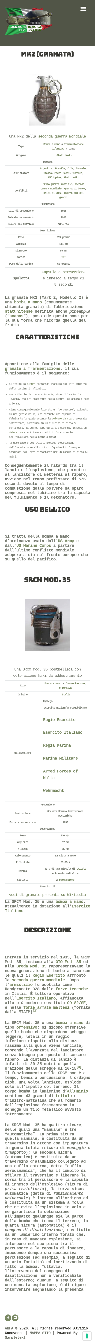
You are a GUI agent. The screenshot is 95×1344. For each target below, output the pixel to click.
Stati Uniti (64, 155)
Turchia (77, 173)
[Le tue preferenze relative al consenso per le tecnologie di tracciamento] (87, 1336)
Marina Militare (60, 758)
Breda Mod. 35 (31, 966)
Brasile (60, 168)
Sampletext (15, 1338)
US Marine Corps (33, 545)
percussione (66, 880)
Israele (81, 168)
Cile (70, 168)
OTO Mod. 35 (68, 962)
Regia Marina (57, 745)
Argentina (46, 168)
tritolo (54, 432)
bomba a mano (28, 302)
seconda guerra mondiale (62, 136)
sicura (31, 384)
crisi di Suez (52, 193)
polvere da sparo (63, 418)
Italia (47, 173)
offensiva (65, 688)
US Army (66, 541)
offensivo (26, 1027)
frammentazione (73, 144)
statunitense (19, 311)
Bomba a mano (51, 144)
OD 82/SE (76, 1003)
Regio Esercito (59, 720)
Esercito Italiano (62, 732)
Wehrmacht (53, 790)
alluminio (77, 1091)
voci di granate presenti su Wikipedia (47, 895)
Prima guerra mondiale (57, 184)
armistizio (21, 984)
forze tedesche (72, 989)
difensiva (58, 148)
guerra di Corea (74, 188)
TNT (63, 257)
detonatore (16, 432)
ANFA (9, 1328)
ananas (16, 316)
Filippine (54, 177)
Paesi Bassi (62, 173)
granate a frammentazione (32, 368)
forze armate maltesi (46, 1007)
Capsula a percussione (63, 272)
